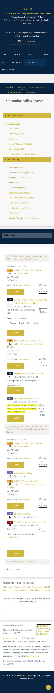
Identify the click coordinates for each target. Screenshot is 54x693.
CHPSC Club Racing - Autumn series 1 (29, 522)
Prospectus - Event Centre (19, 178)
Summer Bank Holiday (23, 473)
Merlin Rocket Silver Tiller (19, 203)
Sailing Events (14, 124)
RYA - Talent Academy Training (26, 398)
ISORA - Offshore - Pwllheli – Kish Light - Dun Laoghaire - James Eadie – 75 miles (26, 344)
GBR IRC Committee (22, 514)
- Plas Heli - (27, 9)
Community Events (16, 134)
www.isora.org (24, 285)
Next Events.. (14, 129)
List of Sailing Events (17, 188)
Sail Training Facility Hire (19, 208)
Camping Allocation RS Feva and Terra (24, 218)
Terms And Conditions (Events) (21, 198)
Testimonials (14, 213)
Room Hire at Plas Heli (12, 590)
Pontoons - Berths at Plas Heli (18, 587)
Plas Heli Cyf (24, 676)
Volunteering (14, 183)
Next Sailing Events (16, 167)
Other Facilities (29, 590)
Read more (16, 292)
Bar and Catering (44, 590)
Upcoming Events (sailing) (19, 193)
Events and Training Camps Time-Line (24, 154)
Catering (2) (13, 139)
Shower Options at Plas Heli (20, 144)
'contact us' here (32, 656)
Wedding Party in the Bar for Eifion (28, 374)
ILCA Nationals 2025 (17, 149)
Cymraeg (31, 41)
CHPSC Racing (13, 537)
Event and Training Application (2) (22, 173)
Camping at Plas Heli (40, 587)
